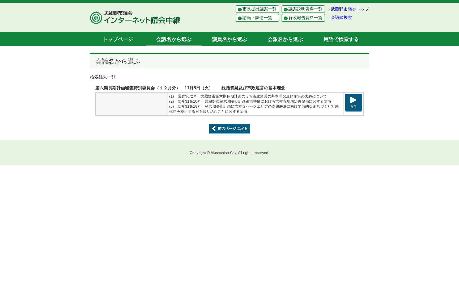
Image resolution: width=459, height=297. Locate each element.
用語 (341, 39)
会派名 (285, 39)
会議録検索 (341, 17)
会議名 (174, 39)
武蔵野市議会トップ (350, 9)
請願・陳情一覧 (257, 17)
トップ (118, 39)
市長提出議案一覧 (260, 9)
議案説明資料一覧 (305, 9)
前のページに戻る (233, 128)
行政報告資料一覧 (305, 17)
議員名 (229, 39)
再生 (353, 106)
